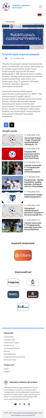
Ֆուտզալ (7, 351)
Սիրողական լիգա (10, 360)
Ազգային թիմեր (9, 340)
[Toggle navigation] (40, 6)
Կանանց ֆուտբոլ (10, 354)
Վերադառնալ (10, 22)
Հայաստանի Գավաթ (11, 342)
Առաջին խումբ (9, 345)
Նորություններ (9, 337)
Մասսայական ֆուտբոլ (12, 348)
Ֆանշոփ (7, 371)
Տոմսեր (6, 369)
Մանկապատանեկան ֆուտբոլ (14, 357)
